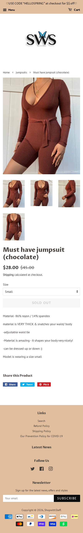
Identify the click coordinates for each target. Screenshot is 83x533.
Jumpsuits (21, 72)
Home (6, 72)
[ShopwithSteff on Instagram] (50, 469)
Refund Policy (42, 426)
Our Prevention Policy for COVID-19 (41, 436)
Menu (11, 10)
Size (5, 284)
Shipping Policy (41, 431)
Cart (76, 10)
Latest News (41, 447)
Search (41, 421)
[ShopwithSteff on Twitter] (32, 469)
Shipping (8, 275)
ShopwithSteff (52, 510)
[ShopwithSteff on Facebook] (41, 469)
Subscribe (67, 498)
